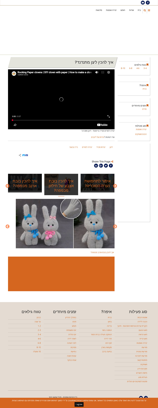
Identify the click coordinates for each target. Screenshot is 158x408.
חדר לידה (108, 338)
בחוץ (110, 321)
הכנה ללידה (142, 321)
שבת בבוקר (71, 360)
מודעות (144, 347)
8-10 (123, 68)
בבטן (39, 317)
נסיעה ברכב (107, 351)
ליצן (111, 147)
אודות (131, 10)
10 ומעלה (37, 351)
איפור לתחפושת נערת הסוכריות (97, 183)
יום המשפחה (71, 330)
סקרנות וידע (142, 368)
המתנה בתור (107, 330)
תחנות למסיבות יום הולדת (137, 381)
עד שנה (38, 321)
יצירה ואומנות (141, 129)
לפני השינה (71, 343)
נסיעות (73, 351)
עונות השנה (71, 355)
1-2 (39, 326)
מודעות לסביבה (141, 355)
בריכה (109, 326)
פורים (144, 109)
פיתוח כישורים (141, 373)
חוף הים (108, 343)
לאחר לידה (72, 338)
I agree (79, 404)
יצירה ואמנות (111, 10)
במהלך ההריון (70, 317)
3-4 (145, 68)
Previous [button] (115, 186)
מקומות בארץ (107, 347)
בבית (145, 88)
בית (139, 10)
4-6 (137, 68)
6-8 (130, 68)
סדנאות (99, 10)
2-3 (39, 330)
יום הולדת (72, 334)
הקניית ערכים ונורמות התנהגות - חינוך (132, 326)
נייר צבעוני (73, 147)
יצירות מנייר (100, 147)
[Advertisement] (78, 35)
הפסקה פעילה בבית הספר (101, 334)
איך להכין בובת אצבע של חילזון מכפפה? (61, 185)
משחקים (143, 364)
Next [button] (7, 186)
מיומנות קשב (142, 360)
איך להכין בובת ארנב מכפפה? (25, 183)
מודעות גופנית (141, 351)
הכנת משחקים (141, 134)
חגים (74, 321)
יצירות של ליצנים (97, 137)
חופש (123, 10)
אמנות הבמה (142, 317)
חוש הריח (143, 338)
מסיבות (73, 347)
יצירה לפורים (87, 147)
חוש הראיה (142, 334)
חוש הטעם (143, 330)
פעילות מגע (142, 377)
